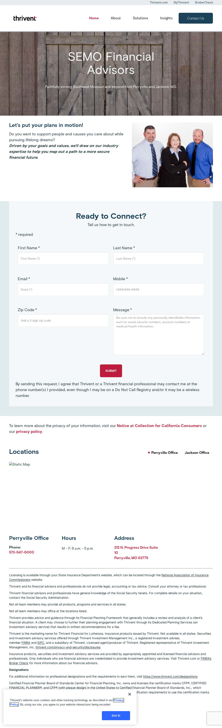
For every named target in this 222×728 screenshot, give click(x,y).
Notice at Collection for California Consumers (159, 425)
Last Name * (124, 248)
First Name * (29, 248)
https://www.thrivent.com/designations (170, 676)
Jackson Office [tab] (197, 453)
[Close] (129, 694)
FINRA (25, 642)
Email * (24, 279)
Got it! (116, 715)
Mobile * (120, 279)
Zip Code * (27, 309)
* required (24, 234)
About (116, 18)
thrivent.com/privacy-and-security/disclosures (68, 647)
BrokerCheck (204, 2)
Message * (122, 309)
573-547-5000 (21, 552)
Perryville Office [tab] (164, 453)
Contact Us (195, 18)
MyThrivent (181, 2)
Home (94, 18)
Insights (166, 18)
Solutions (140, 18)
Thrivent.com (159, 2)
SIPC (40, 642)
